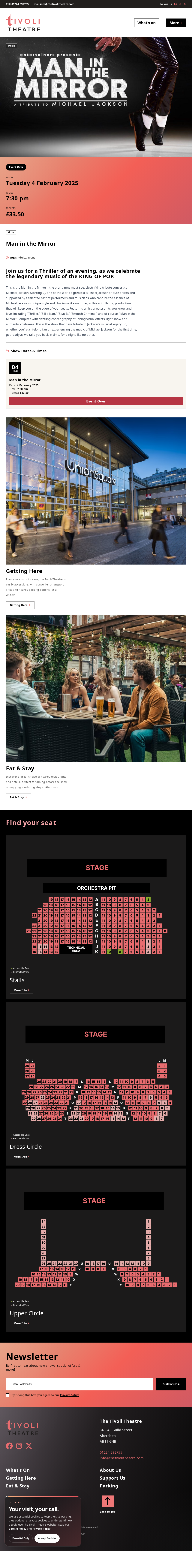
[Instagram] (180, 4)
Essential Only (20, 1538)
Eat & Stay (18, 1486)
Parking (109, 1486)
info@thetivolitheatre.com (57, 4)
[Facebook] (175, 4)
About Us (110, 1470)
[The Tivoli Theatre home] (23, 22)
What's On (18, 1470)
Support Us (112, 1478)
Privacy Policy (69, 1395)
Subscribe (171, 1384)
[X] (184, 4)
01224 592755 (20, 4)
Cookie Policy (17, 1528)
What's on (146, 22)
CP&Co (82, 1534)
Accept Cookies (47, 1538)
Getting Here (21, 1478)
